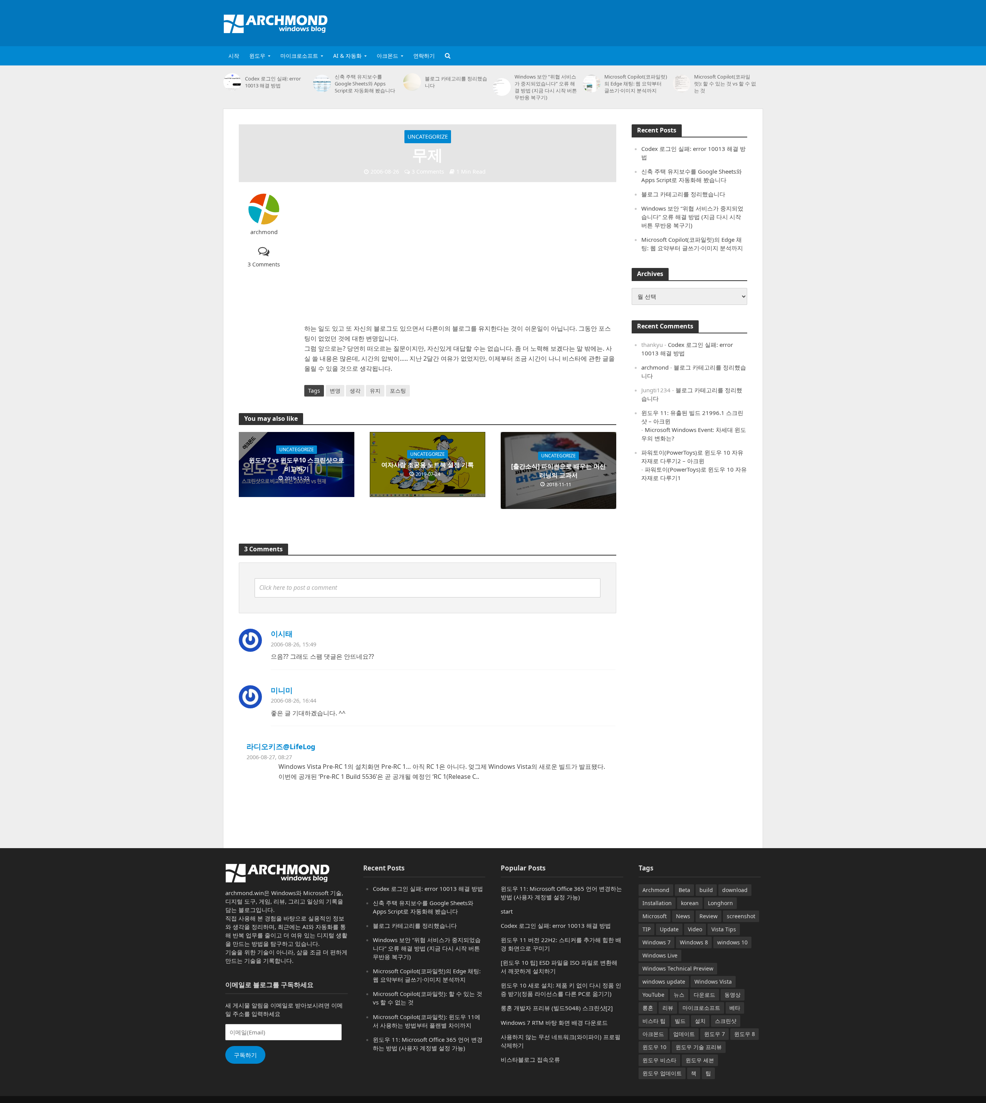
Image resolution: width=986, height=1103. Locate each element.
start (507, 911)
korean (690, 903)
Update (669, 929)
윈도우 (257, 55)
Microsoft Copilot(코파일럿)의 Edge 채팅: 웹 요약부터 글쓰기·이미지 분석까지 (635, 83)
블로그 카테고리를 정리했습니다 (456, 82)
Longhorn (720, 903)
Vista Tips (723, 929)
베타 (734, 1007)
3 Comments (428, 171)
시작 (233, 55)
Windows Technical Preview (677, 968)
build (706, 890)
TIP (646, 929)
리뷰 (667, 1007)
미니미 (282, 690)
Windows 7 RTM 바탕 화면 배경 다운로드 (554, 1022)
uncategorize (427, 136)
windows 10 (732, 942)
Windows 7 (656, 942)
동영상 (732, 994)
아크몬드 (387, 55)
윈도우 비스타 (659, 1060)
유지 (375, 390)
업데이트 (684, 1034)
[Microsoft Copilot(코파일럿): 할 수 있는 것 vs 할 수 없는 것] (682, 83)
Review (708, 916)
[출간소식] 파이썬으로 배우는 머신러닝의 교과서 (558, 470)
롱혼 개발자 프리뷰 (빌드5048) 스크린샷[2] (557, 1008)
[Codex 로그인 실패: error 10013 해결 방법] (232, 82)
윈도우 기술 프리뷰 (699, 1047)
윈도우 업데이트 (662, 1073)
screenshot (741, 916)
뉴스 (679, 994)
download (735, 890)
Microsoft (654, 916)
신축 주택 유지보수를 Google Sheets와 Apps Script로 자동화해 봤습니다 (365, 83)
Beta (684, 890)
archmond (264, 232)
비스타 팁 (654, 1020)
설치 (700, 1020)
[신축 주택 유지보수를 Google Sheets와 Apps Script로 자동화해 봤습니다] (322, 83)
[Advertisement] (622, 21)
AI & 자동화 (347, 55)
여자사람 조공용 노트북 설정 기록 (427, 464)
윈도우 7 (714, 1034)
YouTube (653, 994)
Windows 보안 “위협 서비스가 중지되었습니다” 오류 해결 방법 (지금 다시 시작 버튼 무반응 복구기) (546, 87)
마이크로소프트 (299, 55)
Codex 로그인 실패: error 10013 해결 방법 (273, 82)
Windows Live (659, 955)
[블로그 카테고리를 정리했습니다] (412, 82)
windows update (663, 981)
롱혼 (647, 1007)
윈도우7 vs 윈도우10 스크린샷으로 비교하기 (296, 464)
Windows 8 (694, 942)
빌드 (680, 1020)
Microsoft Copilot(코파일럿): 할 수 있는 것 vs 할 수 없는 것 (725, 83)
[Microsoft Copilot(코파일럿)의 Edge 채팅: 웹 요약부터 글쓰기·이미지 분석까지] (591, 83)
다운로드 (704, 994)
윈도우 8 (744, 1034)
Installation (657, 903)
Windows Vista (713, 981)
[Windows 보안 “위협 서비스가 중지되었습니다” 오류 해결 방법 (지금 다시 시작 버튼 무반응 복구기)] (502, 87)
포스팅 (398, 390)
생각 (355, 390)
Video (695, 929)
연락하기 (424, 55)
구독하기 (245, 1055)
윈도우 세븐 (700, 1060)
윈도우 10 (654, 1047)
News (683, 916)
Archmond (655, 890)
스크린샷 (725, 1020)
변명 (335, 390)
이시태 (282, 633)
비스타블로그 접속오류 (530, 1059)
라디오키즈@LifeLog (280, 746)
